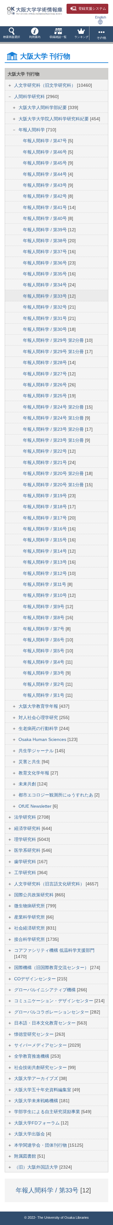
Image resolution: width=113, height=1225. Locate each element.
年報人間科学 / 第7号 (44, 628)
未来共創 (28, 783)
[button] (11, 34)
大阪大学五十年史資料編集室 (43, 1089)
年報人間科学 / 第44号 (45, 174)
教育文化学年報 (35, 772)
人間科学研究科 (30, 96)
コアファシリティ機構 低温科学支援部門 (54, 950)
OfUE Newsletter (36, 806)
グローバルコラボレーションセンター (52, 1011)
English (100, 17)
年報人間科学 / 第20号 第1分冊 (54, 484)
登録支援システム (92, 8)
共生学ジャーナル (37, 750)
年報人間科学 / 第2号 (44, 684)
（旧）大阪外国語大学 (36, 1167)
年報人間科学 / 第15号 (45, 539)
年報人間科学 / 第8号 (44, 617)
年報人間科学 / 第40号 (45, 218)
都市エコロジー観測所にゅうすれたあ (56, 794)
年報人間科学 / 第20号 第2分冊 (54, 473)
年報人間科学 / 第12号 (45, 573)
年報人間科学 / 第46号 (45, 151)
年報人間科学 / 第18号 (45, 506)
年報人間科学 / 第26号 (45, 384)
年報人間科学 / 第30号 (45, 329)
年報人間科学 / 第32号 (45, 307)
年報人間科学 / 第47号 (45, 140)
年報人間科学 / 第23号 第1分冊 (54, 440)
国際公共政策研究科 (34, 894)
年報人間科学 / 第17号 (45, 517)
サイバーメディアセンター (41, 1045)
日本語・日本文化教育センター (45, 1022)
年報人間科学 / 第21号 (45, 462)
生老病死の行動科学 (39, 728)
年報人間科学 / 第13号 (45, 562)
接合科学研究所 (30, 939)
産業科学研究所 (30, 917)
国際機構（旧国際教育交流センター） (52, 967)
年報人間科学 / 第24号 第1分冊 (54, 417)
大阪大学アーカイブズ (36, 1078)
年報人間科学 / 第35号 (45, 273)
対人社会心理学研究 (39, 717)
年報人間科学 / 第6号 (44, 639)
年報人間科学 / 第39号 (45, 229)
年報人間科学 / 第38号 (45, 240)
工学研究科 (25, 872)
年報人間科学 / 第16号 (45, 528)
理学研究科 (25, 839)
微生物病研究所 (30, 905)
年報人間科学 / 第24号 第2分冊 (54, 406)
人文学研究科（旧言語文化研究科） (50, 883)
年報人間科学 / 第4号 (44, 662)
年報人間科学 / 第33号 (45, 296)
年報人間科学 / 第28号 (45, 362)
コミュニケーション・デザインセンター (54, 1000)
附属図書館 (25, 1156)
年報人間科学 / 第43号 (45, 185)
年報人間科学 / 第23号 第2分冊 (54, 429)
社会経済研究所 (30, 927)
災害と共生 (30, 761)
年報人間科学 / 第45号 (45, 162)
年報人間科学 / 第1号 (44, 695)
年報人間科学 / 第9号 (44, 606)
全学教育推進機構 (32, 1056)
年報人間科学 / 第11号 (45, 584)
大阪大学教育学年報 (39, 706)
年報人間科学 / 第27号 (45, 373)
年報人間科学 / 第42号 (45, 196)
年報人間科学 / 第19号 (45, 495)
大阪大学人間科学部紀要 (43, 107)
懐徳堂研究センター (34, 1034)
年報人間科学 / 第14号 (45, 551)
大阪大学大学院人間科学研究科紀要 (54, 118)
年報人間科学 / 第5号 (44, 650)
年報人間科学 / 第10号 (45, 595)
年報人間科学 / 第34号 (45, 284)
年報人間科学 (32, 129)
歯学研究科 (25, 861)
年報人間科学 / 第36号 (45, 262)
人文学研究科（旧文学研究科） (45, 85)
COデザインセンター (35, 978)
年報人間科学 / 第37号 (45, 251)
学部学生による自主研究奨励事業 (47, 1111)
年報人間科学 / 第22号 (45, 451)
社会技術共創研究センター (41, 1067)
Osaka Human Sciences (43, 739)
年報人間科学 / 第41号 (45, 207)
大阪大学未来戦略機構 (36, 1100)
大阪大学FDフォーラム (37, 1122)
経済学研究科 (28, 828)
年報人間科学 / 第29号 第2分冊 (54, 340)
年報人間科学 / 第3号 (44, 672)
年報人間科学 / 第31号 (45, 318)
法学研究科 (25, 817)
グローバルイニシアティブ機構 (45, 989)
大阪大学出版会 (30, 1133)
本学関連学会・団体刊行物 (41, 1145)
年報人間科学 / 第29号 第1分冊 (54, 351)
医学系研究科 (28, 850)
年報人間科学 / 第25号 (45, 395)
